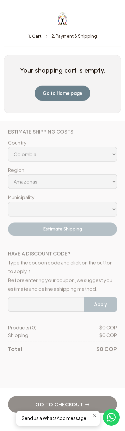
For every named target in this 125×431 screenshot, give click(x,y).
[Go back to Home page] (62, 18)
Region (16, 170)
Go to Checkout (60, 404)
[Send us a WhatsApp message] (111, 417)
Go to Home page (62, 93)
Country (17, 142)
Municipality (21, 197)
